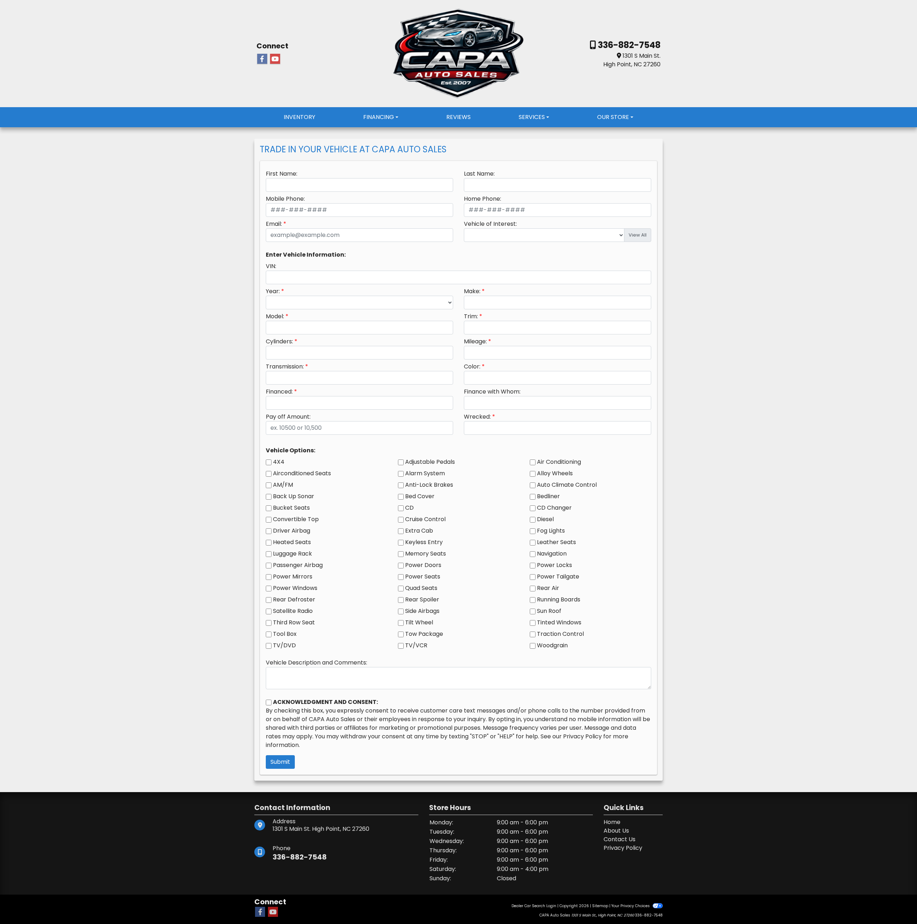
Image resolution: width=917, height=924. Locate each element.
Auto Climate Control (567, 485)
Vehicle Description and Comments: (316, 662)
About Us (616, 831)
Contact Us (619, 839)
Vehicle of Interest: (490, 224)
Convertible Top (296, 519)
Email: (274, 224)
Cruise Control (425, 519)
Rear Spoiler (422, 599)
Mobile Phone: (285, 199)
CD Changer (554, 508)
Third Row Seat (294, 622)
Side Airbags (422, 611)
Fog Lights (551, 531)
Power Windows (295, 588)
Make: (472, 291)
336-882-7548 (628, 45)
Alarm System (425, 473)
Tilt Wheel (419, 622)
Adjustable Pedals (430, 462)
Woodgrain (552, 645)
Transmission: (285, 366)
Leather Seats (556, 542)
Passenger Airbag (298, 565)
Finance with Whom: (492, 391)
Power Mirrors (292, 576)
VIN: (271, 266)
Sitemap (600, 906)
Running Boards (558, 599)
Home (612, 822)
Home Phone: (482, 199)
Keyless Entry (424, 542)
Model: (275, 316)
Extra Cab (419, 531)
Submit (280, 762)
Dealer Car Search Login (534, 906)
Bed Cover (420, 496)
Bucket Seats (291, 508)
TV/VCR (416, 645)
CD (409, 508)
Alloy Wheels (555, 473)
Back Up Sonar (293, 496)
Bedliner (548, 496)
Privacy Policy (582, 736)
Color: (472, 366)
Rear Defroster (294, 599)
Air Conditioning (559, 462)
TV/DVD (284, 645)
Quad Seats (421, 588)
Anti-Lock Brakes (429, 485)
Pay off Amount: (288, 417)
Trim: (471, 316)
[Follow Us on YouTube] (275, 59)
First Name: (281, 174)
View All (638, 235)
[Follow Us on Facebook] (262, 59)
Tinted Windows (559, 622)
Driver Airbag (291, 531)
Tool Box (285, 634)
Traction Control (560, 634)
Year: (273, 291)
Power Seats (422, 576)
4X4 (278, 462)
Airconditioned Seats (302, 473)
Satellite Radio (293, 611)
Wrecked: (477, 417)
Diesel (545, 519)
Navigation (552, 553)
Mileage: (475, 341)
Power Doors (423, 565)
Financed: (279, 391)
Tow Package (424, 634)
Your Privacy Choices (631, 906)
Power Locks (554, 565)
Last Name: (479, 174)
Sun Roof (549, 611)
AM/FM (283, 485)
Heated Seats (292, 542)
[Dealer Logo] (458, 53)
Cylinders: (279, 341)
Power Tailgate (558, 576)
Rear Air (548, 588)
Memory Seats (425, 553)
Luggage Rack (292, 553)
